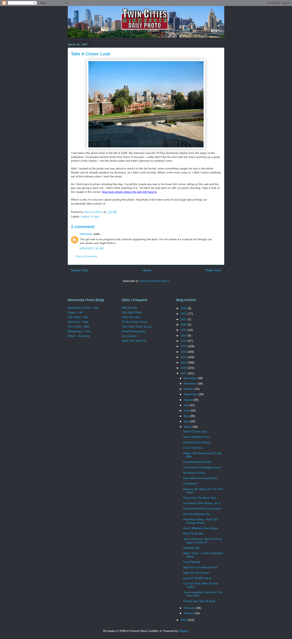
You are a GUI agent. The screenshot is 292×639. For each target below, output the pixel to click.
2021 (184, 319)
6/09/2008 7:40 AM (92, 248)
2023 (184, 308)
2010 (184, 357)
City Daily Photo (132, 312)
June (187, 410)
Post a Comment (86, 256)
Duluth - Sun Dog (78, 335)
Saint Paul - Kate (78, 321)
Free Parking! (191, 561)
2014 (184, 335)
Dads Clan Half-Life (134, 340)
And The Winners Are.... (198, 514)
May (187, 416)
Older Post (213, 270)
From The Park (192, 447)
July (187, 405)
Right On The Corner (196, 572)
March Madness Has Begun (200, 528)
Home (146, 270)
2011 (184, 351)
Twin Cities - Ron (78, 317)
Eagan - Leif (75, 312)
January (189, 613)
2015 (184, 330)
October (189, 388)
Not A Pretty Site (193, 533)
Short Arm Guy (131, 317)
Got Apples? (190, 483)
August (188, 399)
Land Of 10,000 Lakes (197, 578)
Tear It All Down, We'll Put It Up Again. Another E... (202, 540)
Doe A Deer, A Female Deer (200, 478)
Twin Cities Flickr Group (137, 326)
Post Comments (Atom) (154, 281)
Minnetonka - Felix (79, 331)
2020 (184, 324)
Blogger (183, 630)
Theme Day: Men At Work (199, 601)
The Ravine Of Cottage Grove (202, 467)
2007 (184, 373)
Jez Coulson (129, 335)
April (187, 421)
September (191, 394)
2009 (184, 362)
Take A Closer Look (195, 431)
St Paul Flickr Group (134, 321)
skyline (85, 216)
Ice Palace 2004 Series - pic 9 (202, 503)
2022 (184, 313)
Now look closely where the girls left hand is (129, 191)
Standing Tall (191, 547)
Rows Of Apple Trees (196, 436)
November (191, 383)
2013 (184, 340)
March (188, 426)
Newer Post (79, 270)
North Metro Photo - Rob (83, 307)
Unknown (86, 233)
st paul (95, 216)
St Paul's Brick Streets (197, 442)
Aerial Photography (134, 331)
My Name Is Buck (194, 472)
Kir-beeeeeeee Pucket (197, 461)
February (190, 607)
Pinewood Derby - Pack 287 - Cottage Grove (201, 521)
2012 (184, 346)
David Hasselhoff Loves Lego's (202, 508)
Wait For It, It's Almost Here (200, 567)
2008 (184, 367)
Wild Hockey (129, 307)
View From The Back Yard (199, 497)
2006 (184, 620)
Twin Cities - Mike (79, 326)
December (191, 378)
